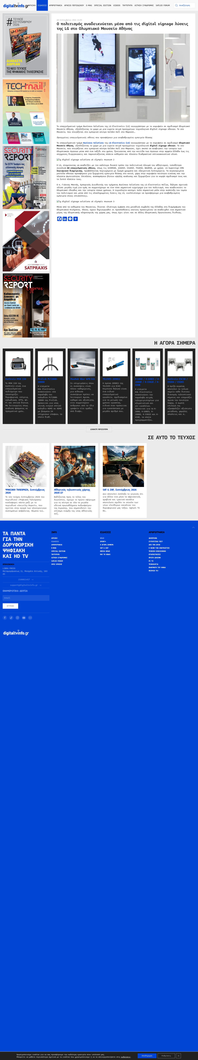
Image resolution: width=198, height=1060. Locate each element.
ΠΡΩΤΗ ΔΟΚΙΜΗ (155, 557)
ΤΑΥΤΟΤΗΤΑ (127, 5)
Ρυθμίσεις (166, 1055)
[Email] (30, 618)
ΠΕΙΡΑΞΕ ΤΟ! (154, 570)
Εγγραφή (10, 606)
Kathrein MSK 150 (15, 379)
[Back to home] (16, 5)
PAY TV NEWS (105, 554)
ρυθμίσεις (125, 1057)
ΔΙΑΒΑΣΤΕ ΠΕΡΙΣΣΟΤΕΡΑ (99, 429)
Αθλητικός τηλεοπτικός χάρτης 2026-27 (72, 491)
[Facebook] (5, 618)
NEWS (102, 538)
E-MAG (89, 5)
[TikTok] (11, 618)
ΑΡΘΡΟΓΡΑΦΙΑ (56, 544)
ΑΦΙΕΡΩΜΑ (153, 538)
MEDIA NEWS (105, 551)
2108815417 (24, 579)
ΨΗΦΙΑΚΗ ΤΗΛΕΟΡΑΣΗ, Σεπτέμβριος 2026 (25, 491)
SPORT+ (103, 541)
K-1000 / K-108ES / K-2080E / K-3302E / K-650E (147, 382)
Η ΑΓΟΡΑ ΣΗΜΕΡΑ (106, 544)
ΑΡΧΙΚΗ (32, 5)
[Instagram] (17, 618)
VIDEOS (116, 5)
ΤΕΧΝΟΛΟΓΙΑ (153, 564)
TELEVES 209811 (111, 379)
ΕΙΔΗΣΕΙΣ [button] (42, 5)
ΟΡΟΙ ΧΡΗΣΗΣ (56, 564)
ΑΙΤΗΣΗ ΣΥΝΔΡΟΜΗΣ (144, 5)
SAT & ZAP (104, 548)
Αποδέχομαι (147, 1055)
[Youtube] (24, 618)
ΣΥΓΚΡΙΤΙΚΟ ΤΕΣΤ (156, 541)
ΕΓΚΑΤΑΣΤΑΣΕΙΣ (155, 554)
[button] (193, 527)
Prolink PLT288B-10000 (48, 380)
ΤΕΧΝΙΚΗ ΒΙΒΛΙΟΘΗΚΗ (157, 551)
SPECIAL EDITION (102, 5)
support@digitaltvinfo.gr (24, 585)
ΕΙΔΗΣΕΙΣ (55, 541)
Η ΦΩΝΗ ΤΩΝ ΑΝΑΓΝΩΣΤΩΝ (159, 548)
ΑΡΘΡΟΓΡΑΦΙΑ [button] (55, 5)
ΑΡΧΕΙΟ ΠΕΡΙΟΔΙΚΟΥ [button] (74, 5)
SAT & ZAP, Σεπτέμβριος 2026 (119, 490)
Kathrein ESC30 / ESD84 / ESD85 (178, 380)
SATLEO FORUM (163, 5)
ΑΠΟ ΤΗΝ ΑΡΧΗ (154, 544)
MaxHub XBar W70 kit (82, 379)
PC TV (151, 561)
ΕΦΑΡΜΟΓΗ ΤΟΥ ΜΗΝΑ (157, 567)
